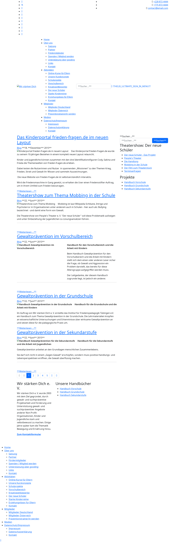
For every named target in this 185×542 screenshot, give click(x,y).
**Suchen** (160, 140)
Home (47, 39)
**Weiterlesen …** (26, 191)
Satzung (52, 46)
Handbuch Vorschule (135, 182)
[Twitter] (22, 4)
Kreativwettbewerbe (57, 87)
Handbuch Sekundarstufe (137, 188)
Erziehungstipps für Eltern (60, 97)
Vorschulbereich (56, 83)
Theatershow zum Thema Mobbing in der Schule (66, 195)
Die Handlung (131, 161)
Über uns (48, 43)
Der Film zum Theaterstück (138, 167)
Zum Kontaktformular (29, 434)
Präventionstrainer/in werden (62, 114)
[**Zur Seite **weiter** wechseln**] (51, 375)
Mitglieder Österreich (58, 110)
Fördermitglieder (56, 53)
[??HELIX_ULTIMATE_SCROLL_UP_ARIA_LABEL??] (0, 540)
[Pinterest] (22, 8)
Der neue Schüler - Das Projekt (140, 154)
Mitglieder (48, 104)
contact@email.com (158, 8)
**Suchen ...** (127, 136)
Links (50, 63)
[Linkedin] (22, 14)
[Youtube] (22, 11)
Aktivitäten (49, 70)
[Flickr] (22, 30)
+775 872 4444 (161, 4)
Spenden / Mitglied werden (61, 56)
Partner (51, 50)
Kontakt (51, 66)
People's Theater (132, 158)
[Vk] (22, 34)
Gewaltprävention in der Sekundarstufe (57, 332)
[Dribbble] (22, 17)
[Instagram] (22, 21)
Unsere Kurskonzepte (58, 77)
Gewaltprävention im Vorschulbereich (55, 236)
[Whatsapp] (22, 27)
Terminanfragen (132, 171)
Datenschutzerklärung (58, 127)
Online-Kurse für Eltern (59, 73)
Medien (47, 117)
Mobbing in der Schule (135, 164)
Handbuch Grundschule (136, 185)
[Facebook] (22, 1)
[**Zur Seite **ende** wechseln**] (56, 375)
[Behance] (22, 24)
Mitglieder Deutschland (59, 107)
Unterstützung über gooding (61, 60)
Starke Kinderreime (57, 94)
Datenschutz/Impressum (55, 121)
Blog (19, 147)
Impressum (53, 124)
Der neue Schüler (56, 90)
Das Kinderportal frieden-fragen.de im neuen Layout (62, 139)
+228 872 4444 (161, 1)
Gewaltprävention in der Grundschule (55, 296)
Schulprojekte (54, 80)
